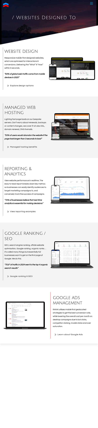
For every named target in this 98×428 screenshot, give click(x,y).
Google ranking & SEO (21, 276)
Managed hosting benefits (23, 147)
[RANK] (6, 6)
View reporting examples (23, 211)
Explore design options (22, 86)
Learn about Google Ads (70, 334)
